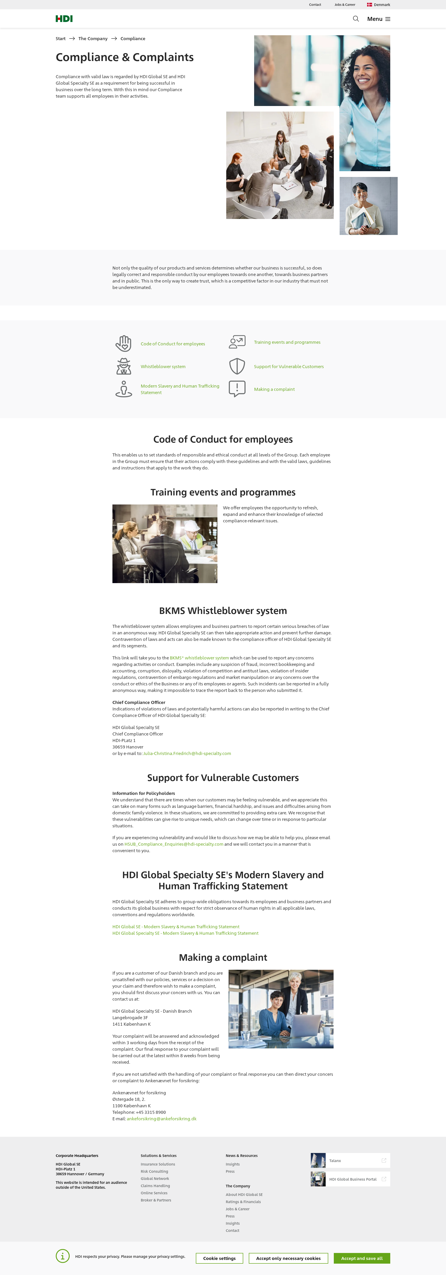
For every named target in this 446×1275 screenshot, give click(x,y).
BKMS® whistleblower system (199, 658)
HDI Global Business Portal (353, 1179)
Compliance (133, 38)
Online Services (154, 1192)
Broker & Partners (156, 1200)
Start (61, 38)
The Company (93, 38)
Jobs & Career (345, 4)
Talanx (335, 1160)
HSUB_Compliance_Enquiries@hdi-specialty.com (174, 844)
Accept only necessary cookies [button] (288, 1258)
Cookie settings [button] (219, 1258)
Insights (233, 1164)
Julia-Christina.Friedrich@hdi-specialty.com (187, 753)
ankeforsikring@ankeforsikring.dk (162, 1118)
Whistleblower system (163, 366)
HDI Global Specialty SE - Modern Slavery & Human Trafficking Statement (185, 933)
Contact (315, 4)
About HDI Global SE (244, 1194)
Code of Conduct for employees (173, 343)
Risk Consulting (154, 1171)
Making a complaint (274, 389)
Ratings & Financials (243, 1201)
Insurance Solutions (158, 1164)
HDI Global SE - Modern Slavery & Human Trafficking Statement (175, 926)
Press (230, 1171)
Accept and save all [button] (362, 1258)
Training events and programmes (287, 342)
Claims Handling (155, 1185)
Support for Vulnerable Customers (289, 366)
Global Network (155, 1178)
